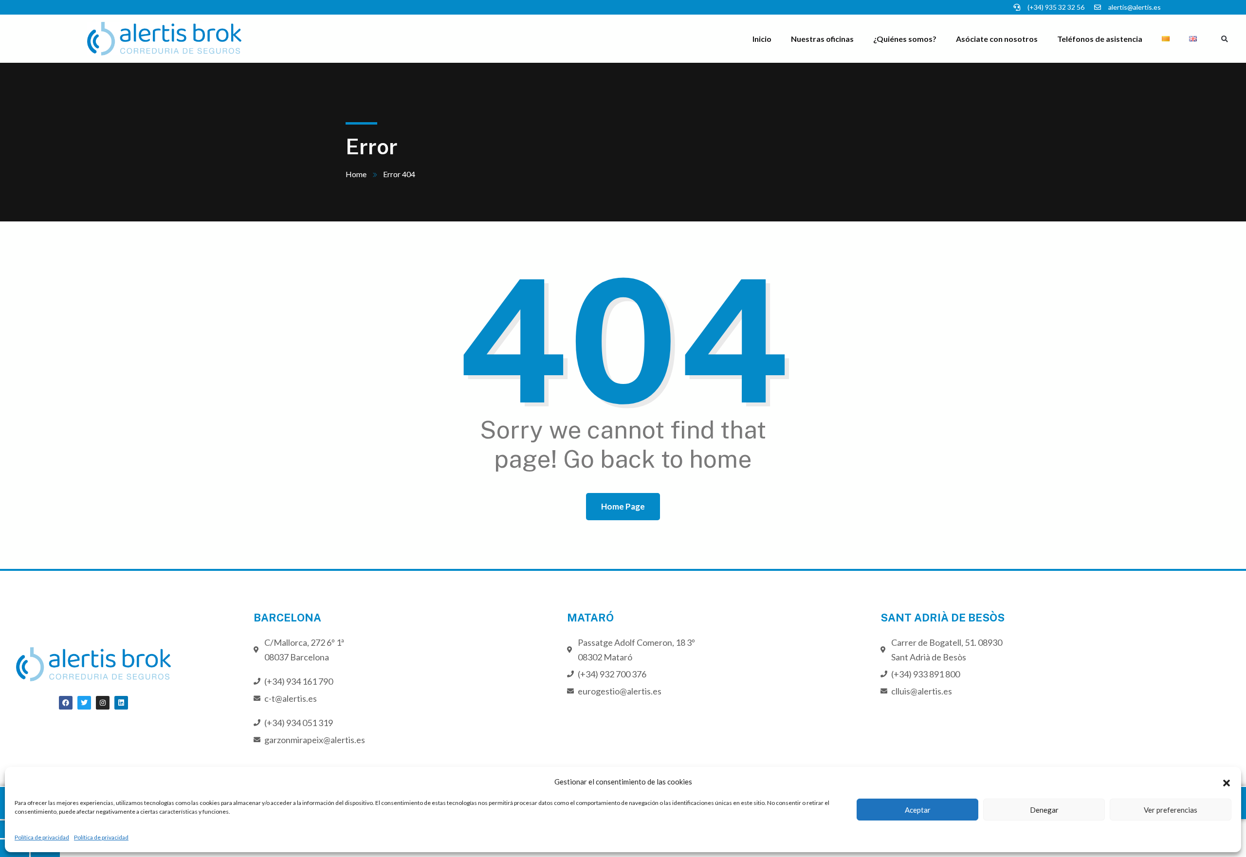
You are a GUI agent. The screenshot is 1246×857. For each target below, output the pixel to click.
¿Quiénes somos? (904, 38)
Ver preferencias (1170, 809)
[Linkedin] (121, 703)
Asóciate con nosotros (997, 38)
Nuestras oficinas (822, 38)
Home (356, 174)
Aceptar (918, 809)
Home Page (623, 506)
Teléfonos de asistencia (1099, 38)
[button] (1226, 781)
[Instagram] (103, 703)
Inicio (761, 38)
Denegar (1044, 809)
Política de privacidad (42, 837)
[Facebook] (66, 703)
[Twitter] (84, 703)
